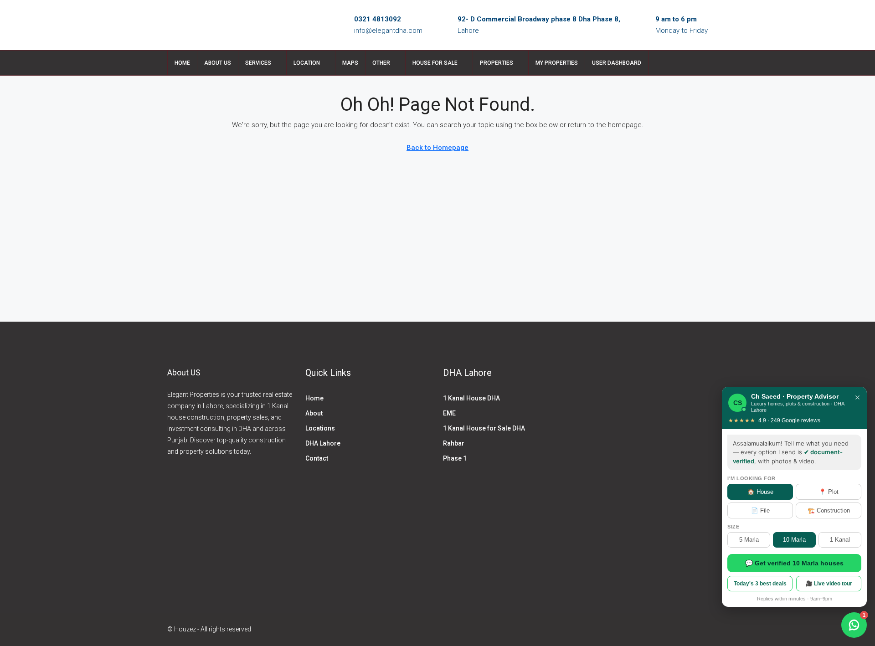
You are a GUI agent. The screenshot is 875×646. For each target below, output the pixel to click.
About (314, 413)
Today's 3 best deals (760, 583)
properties (496, 63)
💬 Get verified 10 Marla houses (794, 563)
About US (217, 63)
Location (306, 63)
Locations (320, 428)
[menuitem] (693, 62)
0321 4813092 (377, 19)
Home (182, 63)
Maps (350, 63)
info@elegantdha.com (388, 30)
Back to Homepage (437, 148)
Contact (316, 458)
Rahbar (453, 443)
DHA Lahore (322, 443)
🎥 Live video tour (829, 583)
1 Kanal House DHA (471, 398)
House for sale (435, 63)
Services (258, 63)
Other (381, 63)
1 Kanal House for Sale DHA (484, 428)
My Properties (556, 63)
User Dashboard (616, 63)
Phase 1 (455, 458)
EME (449, 413)
